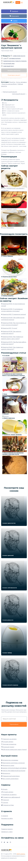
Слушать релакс (8, 741)
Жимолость (6, 773)
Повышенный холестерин (11, 776)
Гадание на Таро (8, 805)
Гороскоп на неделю (9, 739)
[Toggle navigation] (21, 2)
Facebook (14, 11)
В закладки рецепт (14, 75)
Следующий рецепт (18, 94)
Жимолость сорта (8, 765)
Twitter (15, 21)
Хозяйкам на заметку (10, 794)
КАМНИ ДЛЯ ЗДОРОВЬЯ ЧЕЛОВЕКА (15, 768)
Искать (5, 789)
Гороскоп (6, 800)
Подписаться (14, 724)
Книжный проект (8, 747)
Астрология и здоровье (10, 760)
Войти (17, 2)
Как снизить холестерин (11, 778)
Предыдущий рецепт (10, 92)
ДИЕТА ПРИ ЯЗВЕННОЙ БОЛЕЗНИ (14, 770)
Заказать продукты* (14, 70)
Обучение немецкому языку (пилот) (15, 749)
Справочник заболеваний (11, 797)
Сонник (5, 802)
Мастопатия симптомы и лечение (14, 763)
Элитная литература (9, 744)
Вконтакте (15, 16)
